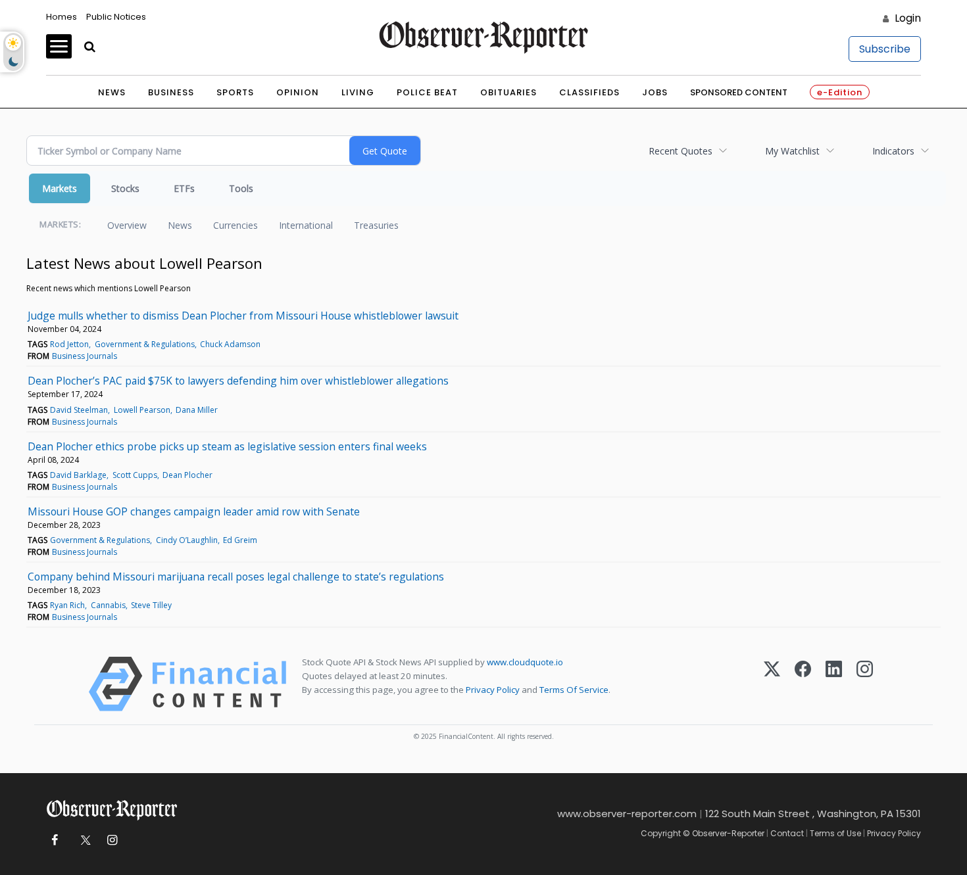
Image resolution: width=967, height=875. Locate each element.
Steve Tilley (151, 605)
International (306, 225)
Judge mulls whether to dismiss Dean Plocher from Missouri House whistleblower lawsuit (243, 315)
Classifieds (589, 92)
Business (171, 92)
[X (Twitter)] (771, 684)
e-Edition (839, 92)
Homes (61, 17)
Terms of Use (835, 833)
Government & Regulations (145, 344)
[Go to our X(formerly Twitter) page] (83, 840)
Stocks (125, 188)
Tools (241, 188)
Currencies (235, 225)
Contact (787, 833)
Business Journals (84, 356)
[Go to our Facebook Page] (54, 840)
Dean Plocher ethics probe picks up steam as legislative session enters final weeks (227, 446)
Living (357, 92)
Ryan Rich (67, 605)
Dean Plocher (187, 475)
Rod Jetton (69, 344)
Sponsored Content (738, 92)
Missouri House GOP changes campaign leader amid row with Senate (194, 511)
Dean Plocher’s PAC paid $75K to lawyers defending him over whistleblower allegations (238, 380)
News (112, 92)
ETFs (184, 188)
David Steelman (79, 409)
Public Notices (116, 17)
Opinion (297, 92)
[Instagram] (864, 684)
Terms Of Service (573, 690)
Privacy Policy (493, 690)
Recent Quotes (680, 151)
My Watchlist (792, 151)
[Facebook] (802, 684)
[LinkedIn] (833, 684)
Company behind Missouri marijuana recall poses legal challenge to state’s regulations (236, 576)
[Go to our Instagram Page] (112, 840)
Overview (127, 225)
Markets (59, 188)
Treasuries (376, 225)
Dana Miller (197, 409)
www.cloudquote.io (525, 662)
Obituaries (508, 92)
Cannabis (108, 605)
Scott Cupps (134, 475)
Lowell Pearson (142, 409)
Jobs (655, 92)
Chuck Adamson (230, 344)
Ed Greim (240, 540)
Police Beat (427, 92)
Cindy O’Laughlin (187, 540)
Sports (235, 92)
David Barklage (78, 475)
